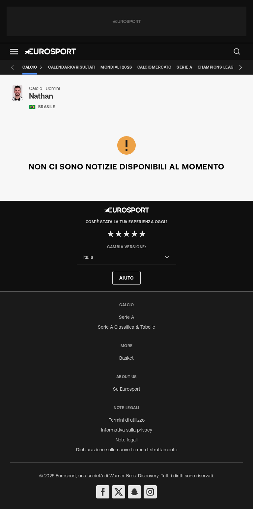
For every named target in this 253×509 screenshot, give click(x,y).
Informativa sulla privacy (126, 430)
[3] (126, 234)
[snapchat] (134, 491)
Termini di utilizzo (127, 420)
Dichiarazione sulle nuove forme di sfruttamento (126, 449)
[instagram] (150, 491)
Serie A (126, 317)
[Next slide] (240, 67)
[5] (142, 234)
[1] (111, 234)
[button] (14, 51)
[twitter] (118, 491)
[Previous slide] (12, 67)
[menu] (237, 51)
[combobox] (126, 257)
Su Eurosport (126, 389)
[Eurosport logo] (50, 51)
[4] (134, 234)
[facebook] (102, 491)
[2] (119, 234)
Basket (126, 358)
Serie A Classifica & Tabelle (126, 327)
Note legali (127, 439)
